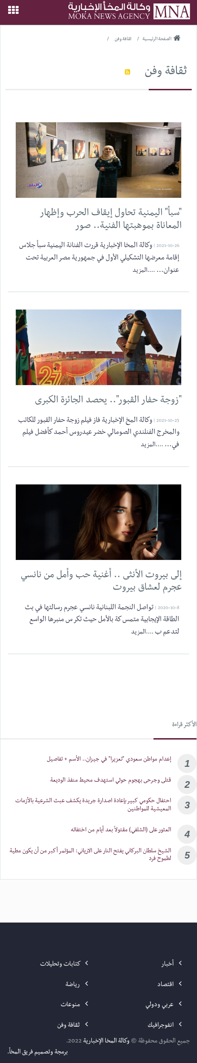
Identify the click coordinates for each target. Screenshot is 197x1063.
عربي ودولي (160, 1005)
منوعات (71, 1005)
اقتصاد (166, 985)
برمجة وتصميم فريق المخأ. (37, 1052)
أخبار (168, 964)
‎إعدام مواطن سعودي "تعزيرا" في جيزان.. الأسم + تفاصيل (109, 759)
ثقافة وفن (166, 72)
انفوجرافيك (161, 1026)
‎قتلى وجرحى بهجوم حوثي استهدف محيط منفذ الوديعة (110, 780)
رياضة (73, 985)
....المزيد (143, 271)
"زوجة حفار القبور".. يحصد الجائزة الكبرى (108, 401)
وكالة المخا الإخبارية (106, 1041)
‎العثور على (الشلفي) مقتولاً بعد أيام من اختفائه (121, 830)
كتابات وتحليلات (60, 964)
